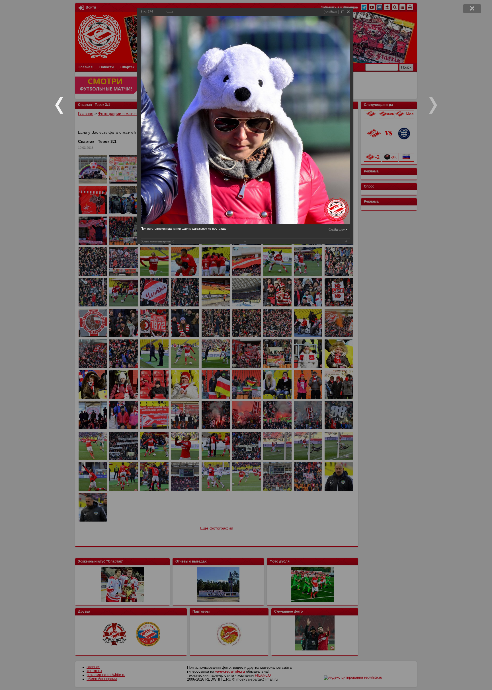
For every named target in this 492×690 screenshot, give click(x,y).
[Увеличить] (343, 12)
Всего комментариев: (157, 241)
